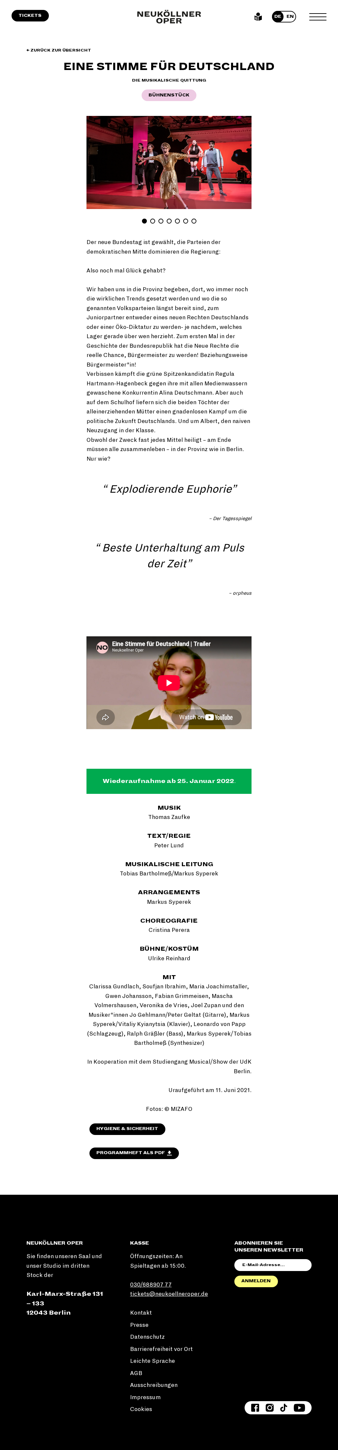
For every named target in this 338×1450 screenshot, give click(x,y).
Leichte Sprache (258, 17)
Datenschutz (147, 1337)
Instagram (270, 1407)
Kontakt (141, 1313)
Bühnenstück (169, 95)
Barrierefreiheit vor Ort (161, 1349)
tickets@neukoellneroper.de (169, 1294)
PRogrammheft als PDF (130, 1152)
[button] (96, 162)
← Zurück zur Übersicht (58, 50)
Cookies (141, 1409)
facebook (255, 1407)
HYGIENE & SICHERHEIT (127, 1128)
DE (277, 16)
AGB (136, 1373)
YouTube (299, 1407)
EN (290, 16)
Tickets (30, 15)
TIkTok (283, 1407)
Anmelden (256, 1281)
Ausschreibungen (154, 1385)
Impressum (145, 1397)
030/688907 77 (151, 1285)
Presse (139, 1325)
